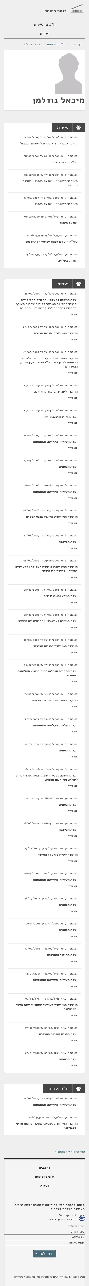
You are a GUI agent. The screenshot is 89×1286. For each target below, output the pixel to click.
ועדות (44, 33)
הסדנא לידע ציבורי (61, 1219)
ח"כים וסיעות (44, 24)
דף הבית (76, 44)
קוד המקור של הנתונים (70, 1152)
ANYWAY (78, 1237)
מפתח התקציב (76, 1226)
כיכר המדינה (77, 1232)
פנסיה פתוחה (76, 1243)
